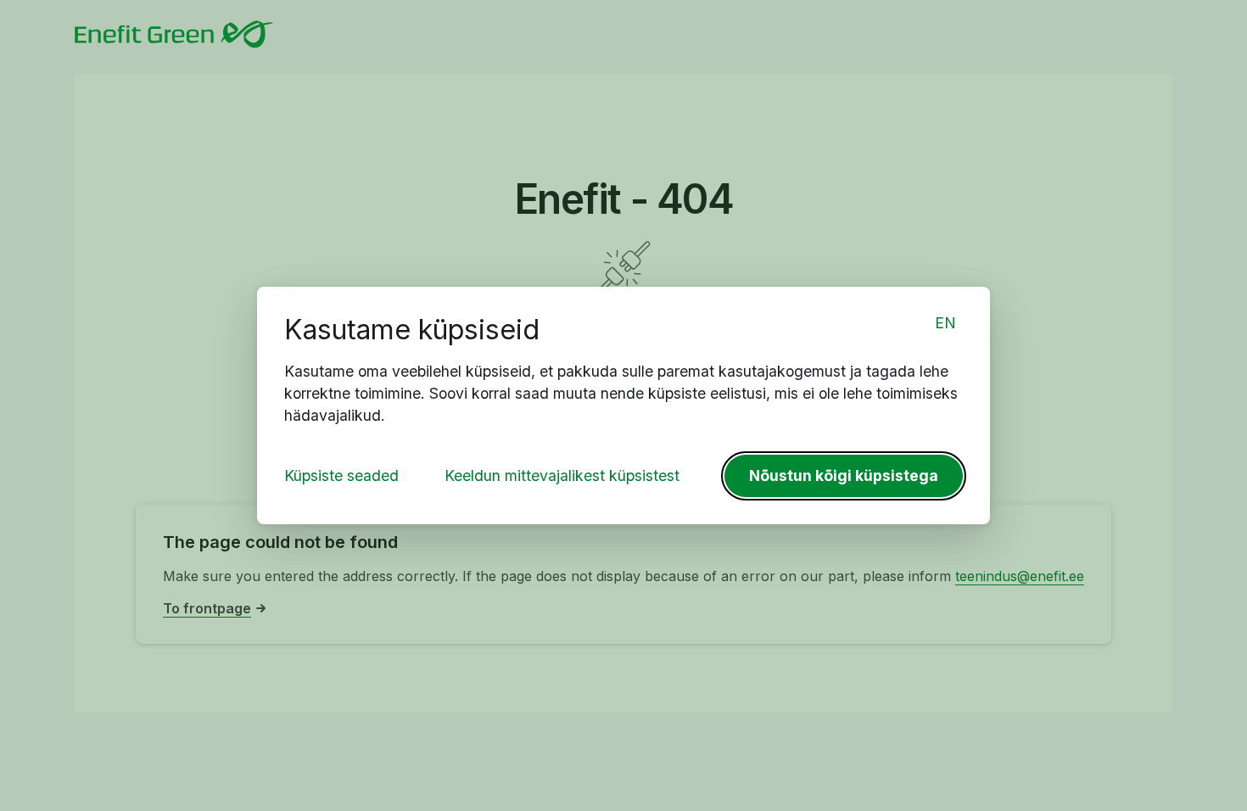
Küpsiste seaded (341, 475)
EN (945, 323)
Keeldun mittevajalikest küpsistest (562, 475)
